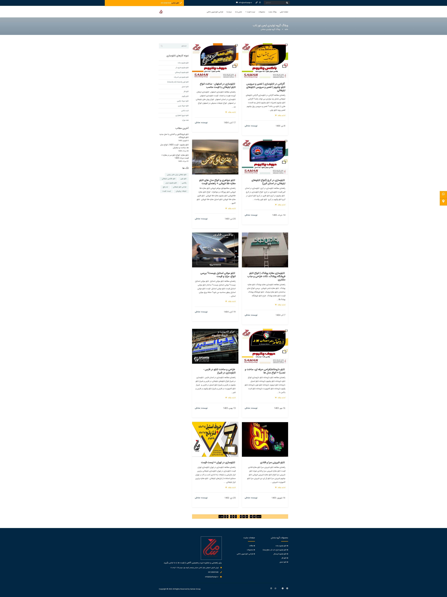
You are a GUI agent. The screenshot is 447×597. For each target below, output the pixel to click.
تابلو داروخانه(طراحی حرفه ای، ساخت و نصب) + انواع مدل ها (265, 371)
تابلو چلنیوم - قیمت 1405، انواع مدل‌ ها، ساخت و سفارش (174, 146)
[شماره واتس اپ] (443, 194)
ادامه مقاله (232, 112)
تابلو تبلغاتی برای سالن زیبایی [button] (176, 174)
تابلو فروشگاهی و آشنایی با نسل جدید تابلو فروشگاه (174, 136)
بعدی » (259, 516)
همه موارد (185, 120)
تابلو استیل (185, 86)
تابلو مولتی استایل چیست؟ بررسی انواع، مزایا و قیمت (218, 275)
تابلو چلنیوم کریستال (279, 554)
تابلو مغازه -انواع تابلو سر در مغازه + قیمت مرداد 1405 (175, 157)
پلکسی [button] (184, 183)
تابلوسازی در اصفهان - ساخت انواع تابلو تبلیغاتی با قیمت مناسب (218, 85)
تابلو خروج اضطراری (182, 115)
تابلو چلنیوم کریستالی (182, 72)
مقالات (251, 545)
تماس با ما (238, 12)
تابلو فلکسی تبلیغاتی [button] (168, 178)
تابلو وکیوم (185, 96)
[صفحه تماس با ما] (443, 201)
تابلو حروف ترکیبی (183, 101)
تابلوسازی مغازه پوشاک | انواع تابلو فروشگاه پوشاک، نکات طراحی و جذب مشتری (266, 276)
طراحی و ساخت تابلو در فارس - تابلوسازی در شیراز (219, 371)
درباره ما (229, 12)
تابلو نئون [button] (183, 178)
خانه (286, 29)
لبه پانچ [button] (165, 187)
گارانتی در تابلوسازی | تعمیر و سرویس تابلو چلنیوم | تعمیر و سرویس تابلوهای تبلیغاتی (265, 87)
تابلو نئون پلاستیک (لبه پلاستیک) (178, 82)
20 (254, 516)
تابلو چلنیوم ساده (183, 63)
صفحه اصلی (284, 12)
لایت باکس (185, 110)
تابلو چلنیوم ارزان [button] (171, 183)
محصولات (262, 12)
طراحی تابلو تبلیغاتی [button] (179, 187)
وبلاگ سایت (272, 12)
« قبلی (221, 516)
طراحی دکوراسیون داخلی (215, 12)
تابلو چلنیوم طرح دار (182, 67)
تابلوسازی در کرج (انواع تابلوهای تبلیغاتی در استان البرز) (268, 182)
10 (243, 516)
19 (251, 516)
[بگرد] (287, 3)
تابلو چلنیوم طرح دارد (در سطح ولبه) (274, 550)
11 (247, 516)
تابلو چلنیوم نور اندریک (181, 77)
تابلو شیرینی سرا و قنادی (272, 462)
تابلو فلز (186, 91)
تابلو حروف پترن (183, 105)
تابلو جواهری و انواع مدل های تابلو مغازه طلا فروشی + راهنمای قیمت (217, 182)
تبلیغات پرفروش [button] (181, 191)
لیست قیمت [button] (166, 191)
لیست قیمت (251, 12)
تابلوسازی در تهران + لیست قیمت (218, 462)
